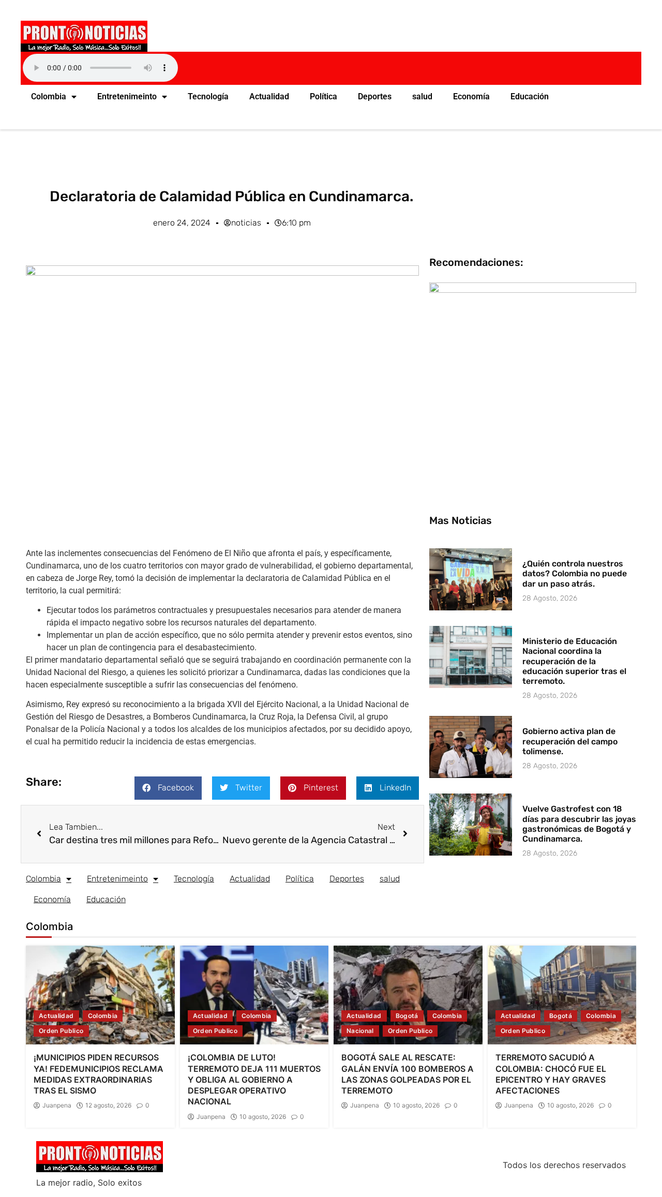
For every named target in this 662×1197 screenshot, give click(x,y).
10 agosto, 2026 (262, 1117)
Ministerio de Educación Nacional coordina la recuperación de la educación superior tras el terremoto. (574, 661)
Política (323, 96)
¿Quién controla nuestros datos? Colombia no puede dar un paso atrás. (574, 573)
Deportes (375, 96)
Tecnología (208, 96)
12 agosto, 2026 (108, 1105)
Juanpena (56, 1105)
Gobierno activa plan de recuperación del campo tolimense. (570, 741)
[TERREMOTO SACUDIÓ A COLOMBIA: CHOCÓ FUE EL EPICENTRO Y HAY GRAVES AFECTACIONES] (562, 995)
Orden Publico (61, 1031)
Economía (471, 96)
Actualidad (269, 96)
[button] (168, 788)
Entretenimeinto (127, 96)
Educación (529, 96)
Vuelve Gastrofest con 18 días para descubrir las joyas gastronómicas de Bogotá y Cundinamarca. (579, 824)
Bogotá (407, 1016)
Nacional (360, 1031)
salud (422, 96)
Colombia (48, 96)
